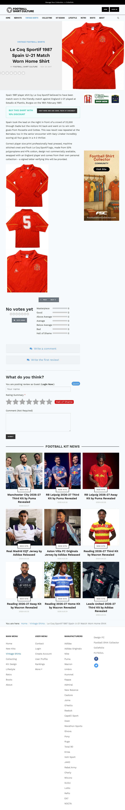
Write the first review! (44, 359)
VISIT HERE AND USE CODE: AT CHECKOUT (57, 111)
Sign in (114, 9)
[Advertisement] (101, 127)
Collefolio (69, 2)
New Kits (24, 489)
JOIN (105, 9)
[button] (43, 669)
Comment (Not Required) (19, 410)
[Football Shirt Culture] (20, 10)
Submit (11, 436)
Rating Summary (16, 395)
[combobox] (118, 17)
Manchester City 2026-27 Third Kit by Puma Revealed (24, 498)
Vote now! (20, 320)
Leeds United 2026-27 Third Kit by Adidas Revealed (101, 607)
